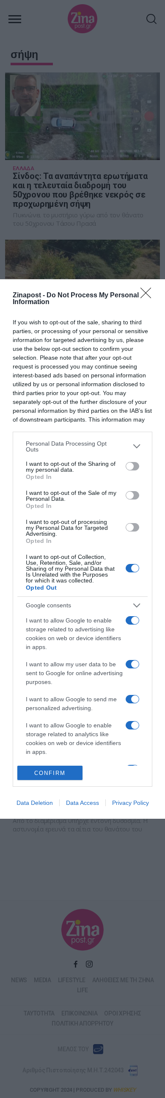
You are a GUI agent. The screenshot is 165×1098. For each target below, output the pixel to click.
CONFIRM (50, 773)
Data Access (82, 802)
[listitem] (82, 446)
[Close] (148, 296)
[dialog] (82, 549)
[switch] (132, 466)
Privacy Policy (130, 802)
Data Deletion (34, 802)
